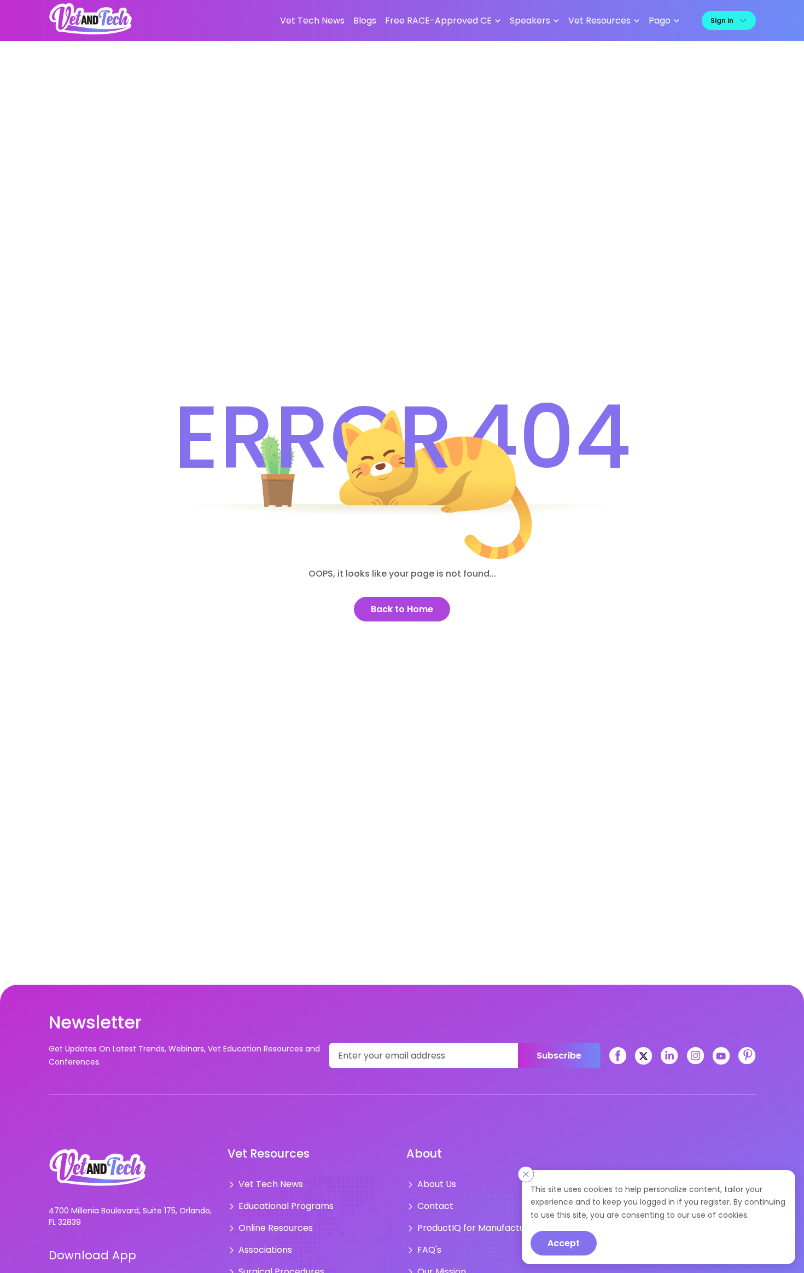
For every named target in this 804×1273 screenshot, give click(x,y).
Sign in (721, 20)
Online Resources (271, 1223)
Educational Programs (280, 1203)
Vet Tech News (351, 20)
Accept (563, 1243)
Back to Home (402, 608)
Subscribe (559, 1055)
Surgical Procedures (276, 1263)
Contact (433, 1203)
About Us (434, 1182)
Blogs (399, 20)
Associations (262, 1243)
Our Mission (439, 1263)
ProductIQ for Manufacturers (472, 1223)
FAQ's (427, 1243)
